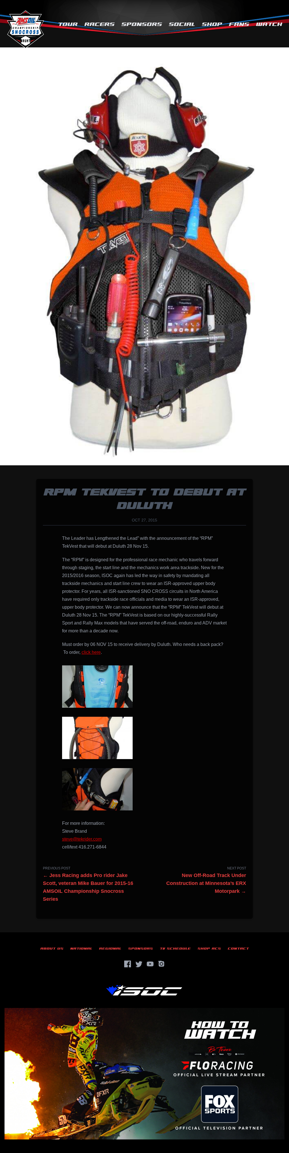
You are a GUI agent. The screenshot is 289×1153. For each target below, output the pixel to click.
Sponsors (141, 24)
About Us (52, 948)
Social (182, 24)
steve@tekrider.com (82, 839)
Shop (212, 24)
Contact (238, 948)
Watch (269, 24)
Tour (68, 24)
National (81, 948)
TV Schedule (175, 948)
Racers (99, 24)
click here (91, 652)
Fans (239, 24)
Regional (110, 948)
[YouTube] (150, 964)
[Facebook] (127, 964)
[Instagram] (161, 964)
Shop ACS (209, 948)
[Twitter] (138, 964)
